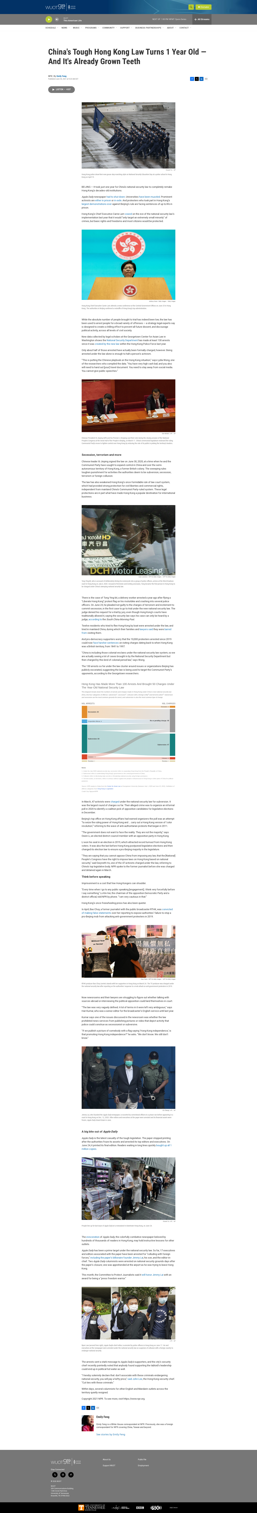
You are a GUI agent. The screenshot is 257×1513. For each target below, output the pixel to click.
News (64, 28)
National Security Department (122, 340)
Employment (143, 1466)
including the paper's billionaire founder (111, 1257)
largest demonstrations (94, 204)
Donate (205, 7)
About (170, 28)
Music (76, 28)
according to (95, 619)
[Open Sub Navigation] (58, 28)
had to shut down (116, 196)
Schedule (51, 28)
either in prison (103, 200)
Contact (184, 28)
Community (108, 28)
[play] (49, 19)
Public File (142, 1460)
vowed (128, 213)
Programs (91, 28)
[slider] (61, 19)
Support (125, 28)
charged (115, 801)
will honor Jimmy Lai (152, 1274)
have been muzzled (149, 196)
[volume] (57, 19)
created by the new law (107, 343)
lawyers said (146, 629)
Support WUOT (109, 1466)
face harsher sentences (106, 642)
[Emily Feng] (88, 1423)
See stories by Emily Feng (110, 1434)
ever (109, 204)
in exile (118, 200)
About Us (107, 1460)
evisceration (92, 1237)
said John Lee (135, 1379)
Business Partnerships (148, 28)
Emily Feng (62, 76)
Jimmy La (137, 1257)
